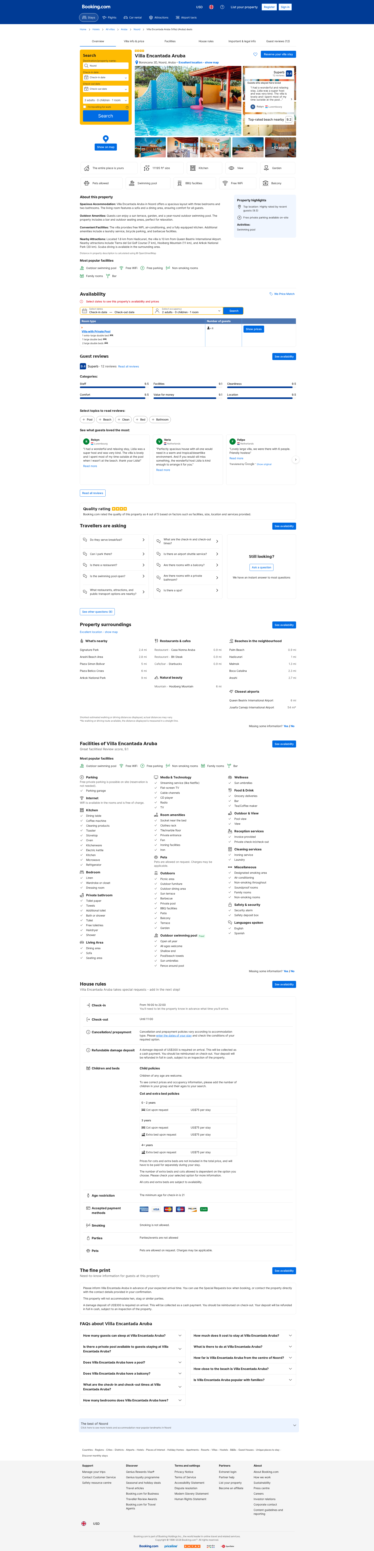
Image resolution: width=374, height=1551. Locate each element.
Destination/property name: (99, 60)
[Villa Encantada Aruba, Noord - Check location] (137, 62)
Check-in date (91, 72)
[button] (106, 100)
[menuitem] (88, 17)
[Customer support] (222, 7)
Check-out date (91, 83)
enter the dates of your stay (174, 1035)
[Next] (291, 99)
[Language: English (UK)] (211, 7)
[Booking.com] (96, 7)
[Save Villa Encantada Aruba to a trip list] (255, 54)
